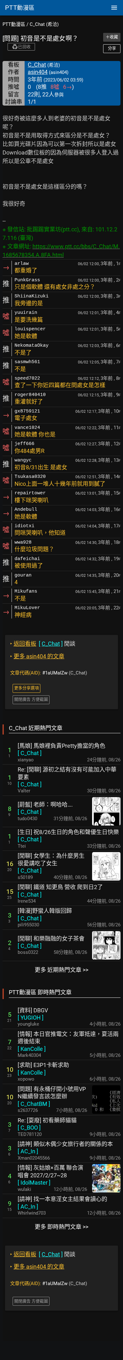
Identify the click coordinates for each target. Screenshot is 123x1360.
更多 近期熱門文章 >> (61, 970)
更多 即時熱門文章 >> (61, 1226)
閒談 (42, 643)
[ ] (30, 753)
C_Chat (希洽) (44, 24)
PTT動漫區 (14, 24)
